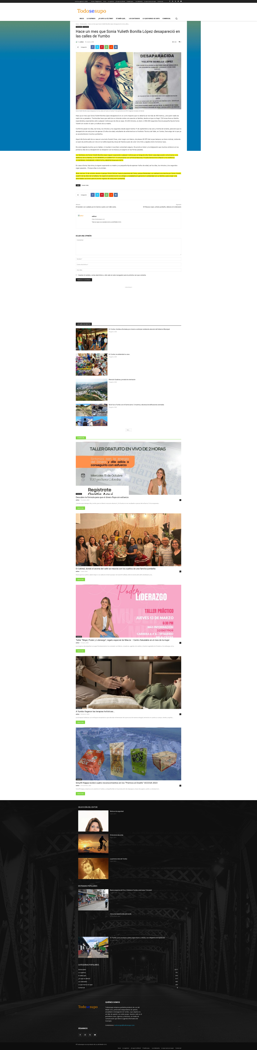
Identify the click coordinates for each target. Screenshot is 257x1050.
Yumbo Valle (85, 185)
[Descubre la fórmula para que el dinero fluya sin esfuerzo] (128, 468)
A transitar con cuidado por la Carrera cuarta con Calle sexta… (96, 207)
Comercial (78, 494)
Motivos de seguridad (117, 811)
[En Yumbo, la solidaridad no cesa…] (91, 364)
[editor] (77, 42)
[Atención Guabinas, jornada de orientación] (91, 390)
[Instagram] (172, 1)
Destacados (83, 24)
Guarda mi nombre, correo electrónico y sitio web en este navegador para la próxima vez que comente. (112, 275)
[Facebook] (170, 1)
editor (82, 42)
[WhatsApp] (107, 47)
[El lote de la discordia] (93, 844)
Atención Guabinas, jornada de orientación (122, 379)
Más (128, 430)
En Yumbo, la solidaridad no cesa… (119, 354)
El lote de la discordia (116, 835)
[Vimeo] (178, 1)
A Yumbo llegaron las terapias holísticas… (95, 711)
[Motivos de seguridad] (93, 821)
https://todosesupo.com (98, 219)
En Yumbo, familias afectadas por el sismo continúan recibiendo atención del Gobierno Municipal (139, 329)
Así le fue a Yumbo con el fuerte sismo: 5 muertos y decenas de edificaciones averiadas (136, 405)
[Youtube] (181, 1)
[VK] (116, 47)
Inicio (77, 24)
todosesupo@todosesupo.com (124, 1025)
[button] (176, 18)
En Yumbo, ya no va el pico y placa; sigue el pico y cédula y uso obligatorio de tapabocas (137, 937)
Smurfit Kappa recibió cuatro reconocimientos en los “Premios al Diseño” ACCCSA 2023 (117, 783)
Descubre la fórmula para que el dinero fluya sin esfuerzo (102, 497)
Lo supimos (85, 27)
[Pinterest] (102, 47)
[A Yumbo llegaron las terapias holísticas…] (128, 682)
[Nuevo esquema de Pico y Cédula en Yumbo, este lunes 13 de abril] (93, 899)
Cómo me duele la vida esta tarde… (121, 914)
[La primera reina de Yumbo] (93, 868)
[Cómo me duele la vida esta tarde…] (93, 923)
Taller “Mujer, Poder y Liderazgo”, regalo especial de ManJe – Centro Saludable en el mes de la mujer (122, 640)
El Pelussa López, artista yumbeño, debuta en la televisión (162, 207)
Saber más (80, 508)
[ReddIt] (111, 47)
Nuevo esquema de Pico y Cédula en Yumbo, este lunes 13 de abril (131, 890)
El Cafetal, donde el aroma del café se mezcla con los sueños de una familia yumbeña (115, 568)
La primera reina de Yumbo (118, 859)
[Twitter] (175, 1)
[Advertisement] (145, 10)
